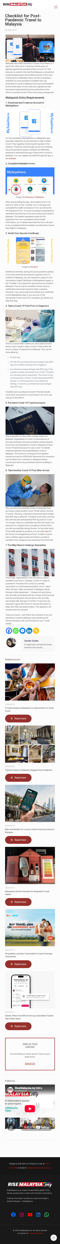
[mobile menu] (55, 7)
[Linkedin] (29, 631)
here (47, 531)
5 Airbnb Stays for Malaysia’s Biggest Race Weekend (28, 770)
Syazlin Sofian (31, 641)
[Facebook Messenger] (22, 631)
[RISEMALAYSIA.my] (17, 4)
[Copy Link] (36, 631)
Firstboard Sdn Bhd (35, 1233)
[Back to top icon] (53, 1238)
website (12, 158)
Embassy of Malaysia (34, 197)
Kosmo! (34, 267)
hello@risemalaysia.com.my (39, 1168)
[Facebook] (9, 631)
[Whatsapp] (16, 631)
